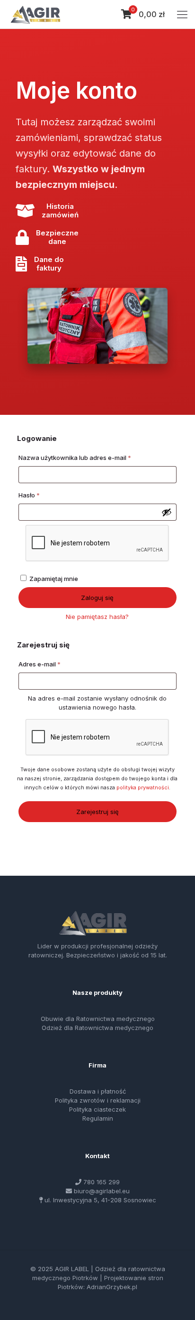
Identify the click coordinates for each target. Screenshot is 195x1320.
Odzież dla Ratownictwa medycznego (97, 1027)
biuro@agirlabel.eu (102, 1191)
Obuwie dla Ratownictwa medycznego (98, 1018)
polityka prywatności (142, 787)
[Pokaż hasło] (166, 512)
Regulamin (97, 1118)
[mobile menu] (182, 14)
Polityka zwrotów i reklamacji (98, 1100)
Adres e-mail (56, 664)
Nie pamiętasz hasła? (97, 616)
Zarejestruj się (97, 811)
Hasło (45, 495)
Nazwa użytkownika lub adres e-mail (91, 457)
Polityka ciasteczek (97, 1109)
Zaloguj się (97, 597)
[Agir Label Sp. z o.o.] (35, 14)
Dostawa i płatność (98, 1091)
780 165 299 (101, 1182)
